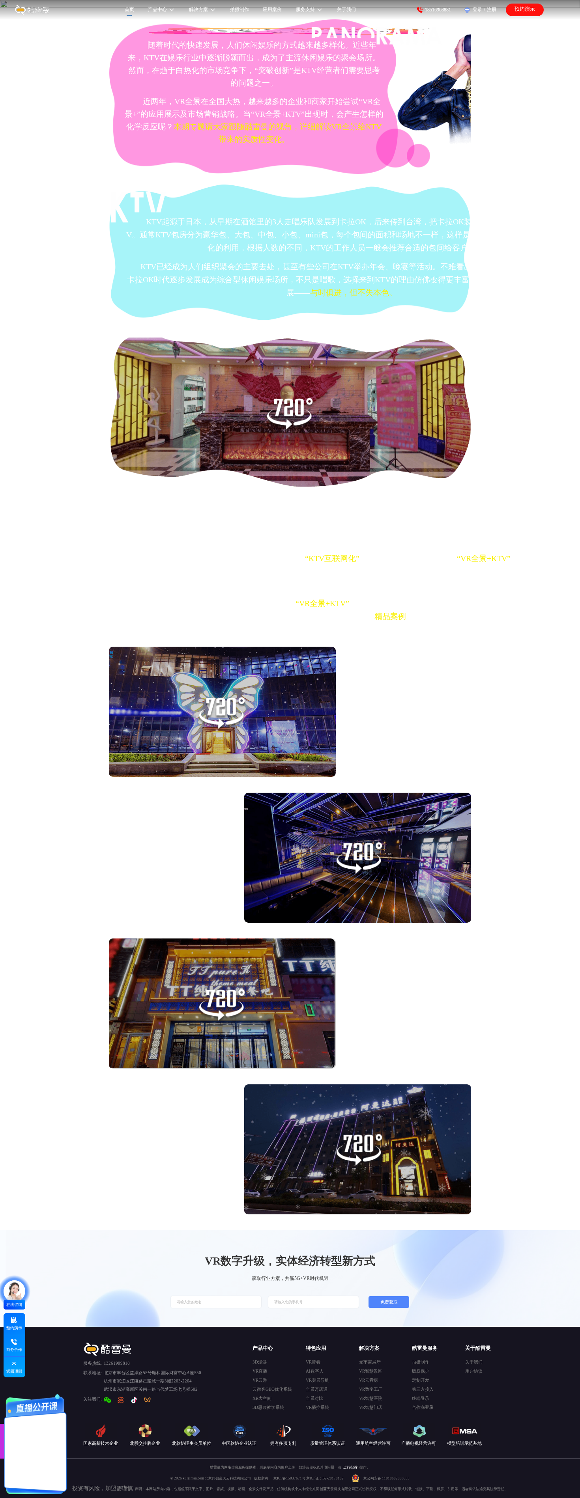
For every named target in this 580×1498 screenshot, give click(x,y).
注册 (491, 9)
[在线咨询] (14, 1291)
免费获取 (389, 1302)
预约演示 (525, 9)
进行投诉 (350, 1467)
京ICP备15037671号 (289, 1478)
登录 (477, 9)
